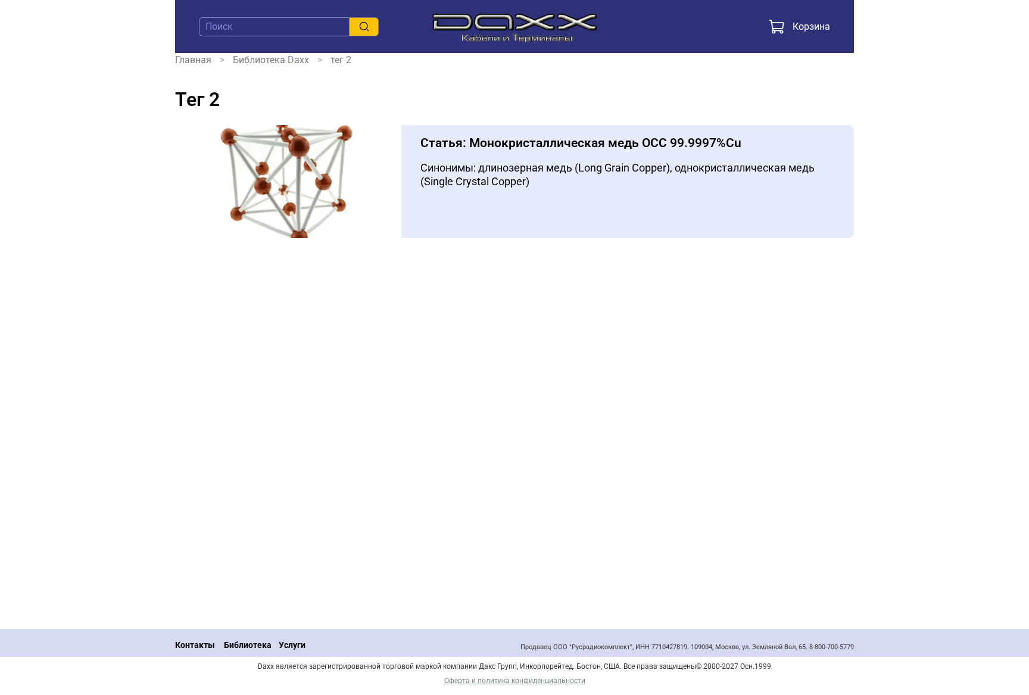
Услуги (292, 645)
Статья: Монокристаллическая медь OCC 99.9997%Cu (580, 143)
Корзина (811, 26)
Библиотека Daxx (271, 60)
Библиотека (248, 645)
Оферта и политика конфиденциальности (514, 681)
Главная (193, 60)
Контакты (195, 645)
